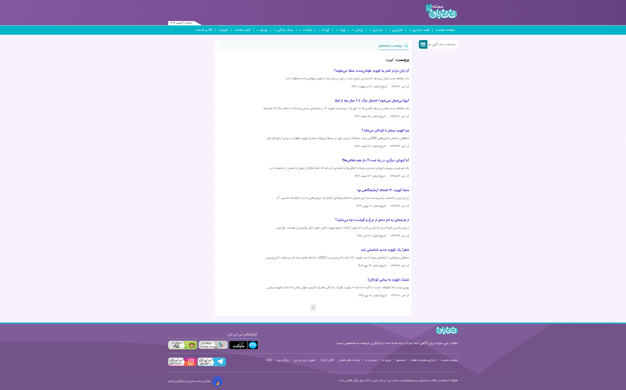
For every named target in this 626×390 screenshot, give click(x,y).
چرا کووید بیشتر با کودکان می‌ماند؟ (385, 130)
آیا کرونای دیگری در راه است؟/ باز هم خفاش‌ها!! (375, 160)
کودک (326, 30)
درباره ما (386, 360)
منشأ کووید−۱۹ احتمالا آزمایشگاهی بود (383, 190)
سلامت (307, 30)
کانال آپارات (327, 360)
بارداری (378, 30)
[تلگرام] (211, 365)
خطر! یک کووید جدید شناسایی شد (385, 250)
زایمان (359, 30)
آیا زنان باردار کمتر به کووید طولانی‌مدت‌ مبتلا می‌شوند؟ (371, 71)
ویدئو (264, 30)
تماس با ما (371, 360)
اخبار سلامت (242, 30)
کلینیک (223, 30)
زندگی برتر (283, 360)
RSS (269, 360)
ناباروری (397, 30)
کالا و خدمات (203, 30)
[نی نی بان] (441, 11)
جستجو (400, 360)
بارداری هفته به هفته (423, 360)
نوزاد (342, 30)
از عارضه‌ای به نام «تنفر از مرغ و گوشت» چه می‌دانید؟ (372, 220)
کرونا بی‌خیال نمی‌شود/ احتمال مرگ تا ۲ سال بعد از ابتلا (372, 100)
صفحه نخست (445, 30)
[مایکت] (243, 345)
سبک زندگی (285, 30)
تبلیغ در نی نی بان (304, 360)
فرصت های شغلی (349, 360)
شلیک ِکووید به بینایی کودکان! (388, 280)
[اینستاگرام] (182, 365)
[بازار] (182, 345)
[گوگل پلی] (213, 345)
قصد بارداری (420, 30)
